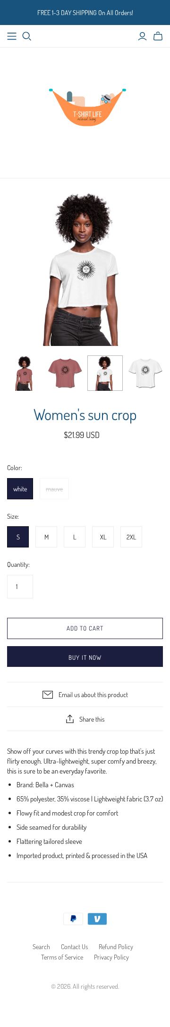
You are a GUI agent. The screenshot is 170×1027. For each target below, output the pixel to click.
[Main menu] (12, 36)
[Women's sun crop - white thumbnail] (105, 373)
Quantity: (18, 564)
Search (41, 947)
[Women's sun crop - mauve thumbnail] (24, 373)
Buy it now (85, 657)
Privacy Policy (111, 957)
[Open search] (27, 36)
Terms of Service (62, 957)
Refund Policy (116, 947)
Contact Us (74, 947)
